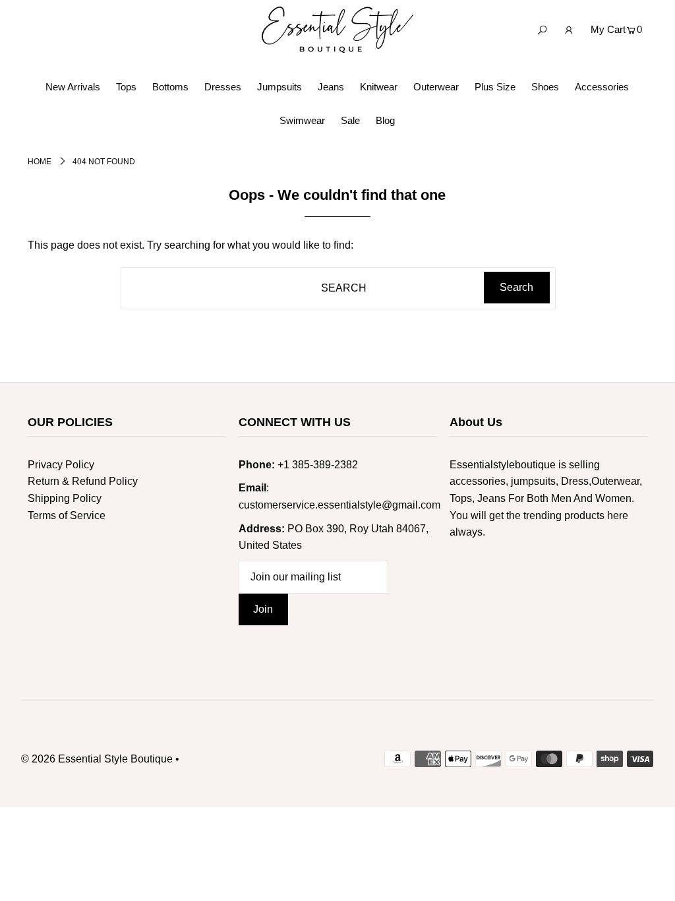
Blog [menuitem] (385, 120)
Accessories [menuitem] (602, 86)
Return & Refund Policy (83, 481)
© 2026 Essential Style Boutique (97, 758)
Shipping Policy (65, 498)
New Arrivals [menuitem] (72, 86)
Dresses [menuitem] (222, 86)
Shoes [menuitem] (545, 86)
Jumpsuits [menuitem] (279, 86)
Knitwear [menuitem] (378, 86)
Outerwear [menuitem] (436, 86)
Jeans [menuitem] (331, 86)
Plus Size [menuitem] (495, 86)
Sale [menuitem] (350, 120)
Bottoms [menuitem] (170, 86)
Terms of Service (66, 515)
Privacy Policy (61, 464)
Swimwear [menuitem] (302, 120)
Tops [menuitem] (126, 86)
